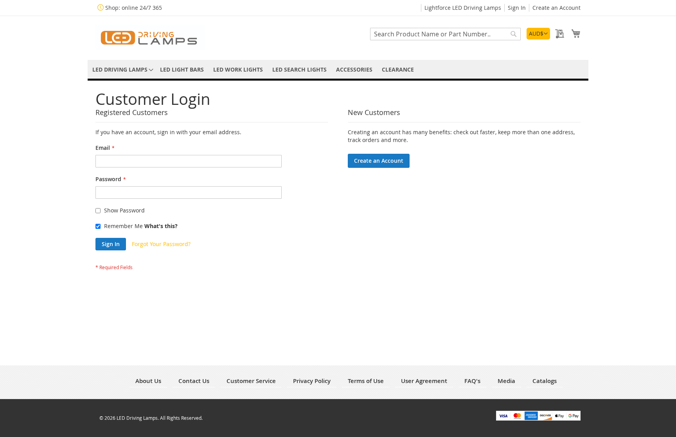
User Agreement (424, 381)
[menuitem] (121, 69)
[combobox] (445, 34)
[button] (538, 34)
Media (506, 381)
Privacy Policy (312, 381)
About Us (148, 381)
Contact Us (193, 381)
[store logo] (150, 37)
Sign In (517, 7)
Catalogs (544, 381)
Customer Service (251, 381)
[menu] (338, 69)
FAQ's (472, 381)
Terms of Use (366, 381)
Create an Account (556, 7)
